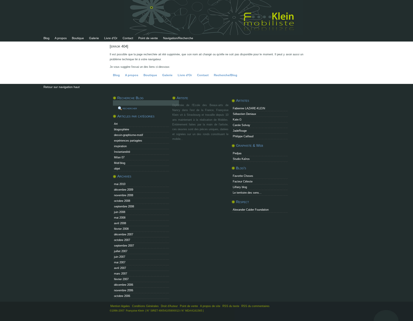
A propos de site (210, 306)
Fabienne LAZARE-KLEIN (249, 108)
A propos (61, 38)
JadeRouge (240, 130)
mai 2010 (119, 184)
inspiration (120, 146)
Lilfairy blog (240, 187)
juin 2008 (119, 212)
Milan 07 (119, 157)
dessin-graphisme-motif (128, 135)
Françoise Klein (135, 310)
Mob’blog (119, 163)
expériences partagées (128, 140)
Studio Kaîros (241, 158)
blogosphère (121, 129)
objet (117, 168)
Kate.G (237, 119)
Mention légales (120, 306)
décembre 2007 (123, 234)
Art (116, 123)
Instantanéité (122, 151)
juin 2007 (119, 256)
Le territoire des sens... (247, 192)
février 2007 (121, 279)
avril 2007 (120, 268)
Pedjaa (237, 153)
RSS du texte (231, 306)
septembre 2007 (124, 245)
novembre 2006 (123, 290)
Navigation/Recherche (178, 38)
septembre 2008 (124, 206)
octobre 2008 (122, 200)
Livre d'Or (110, 38)
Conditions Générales (145, 306)
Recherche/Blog (225, 75)
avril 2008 (120, 223)
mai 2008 (119, 217)
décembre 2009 (123, 189)
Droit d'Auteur (169, 306)
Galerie (94, 38)
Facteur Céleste (243, 181)
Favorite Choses (243, 175)
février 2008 (121, 228)
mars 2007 (120, 273)
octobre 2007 (122, 240)
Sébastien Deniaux (244, 114)
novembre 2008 (123, 195)
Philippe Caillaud (243, 136)
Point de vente (148, 38)
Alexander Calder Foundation (251, 209)
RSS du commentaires (255, 306)
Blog (46, 38)
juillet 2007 (120, 251)
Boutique (78, 38)
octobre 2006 (122, 296)
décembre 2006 (123, 284)
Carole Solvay (241, 125)
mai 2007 (119, 262)
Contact (128, 38)
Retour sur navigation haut (61, 87)
